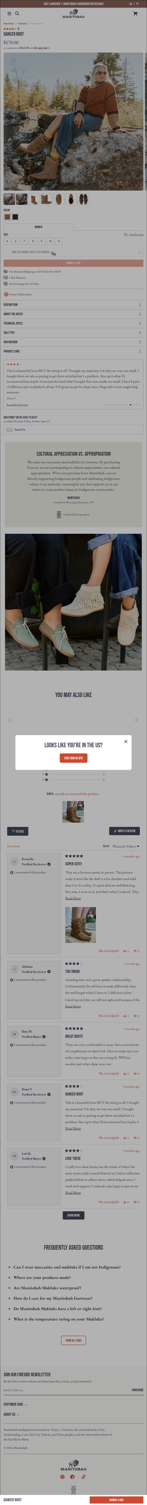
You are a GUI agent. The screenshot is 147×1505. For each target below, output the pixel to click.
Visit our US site (73, 758)
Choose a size (116, 1500)
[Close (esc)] (126, 742)
